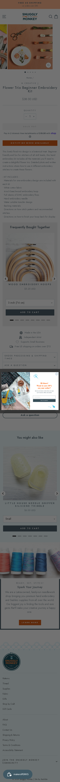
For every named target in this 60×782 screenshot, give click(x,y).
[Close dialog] (57, 374)
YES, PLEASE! (44, 400)
